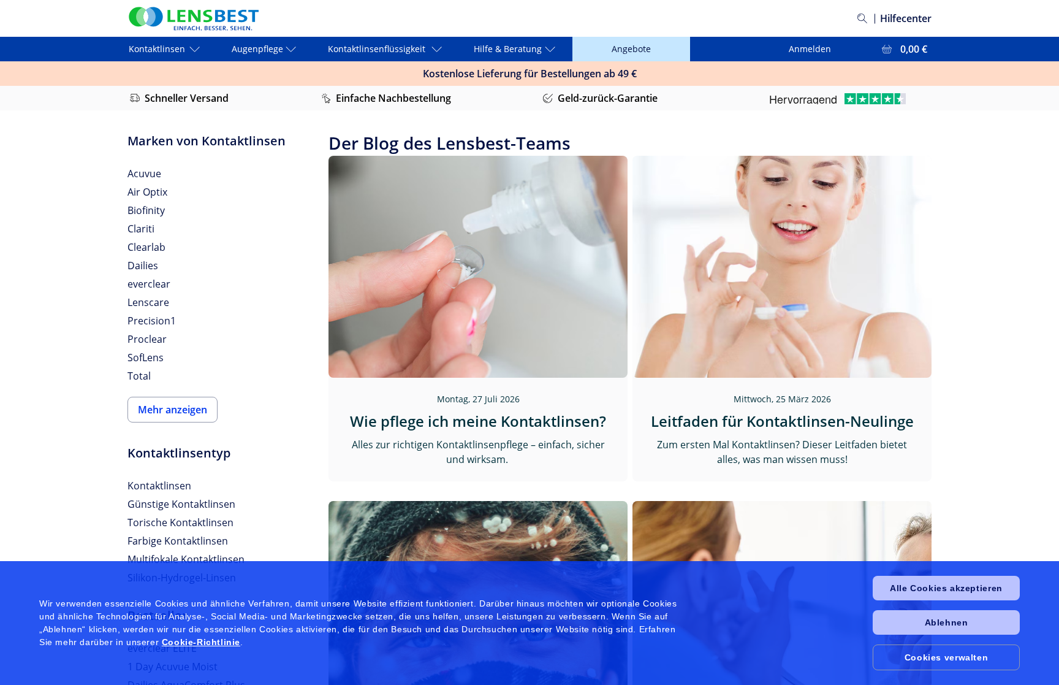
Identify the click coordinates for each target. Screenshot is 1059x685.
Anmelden (810, 49)
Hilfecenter (906, 18)
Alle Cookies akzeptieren (946, 588)
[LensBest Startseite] (193, 19)
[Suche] (862, 18)
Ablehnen (946, 622)
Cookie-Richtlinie (201, 642)
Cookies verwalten (946, 657)
